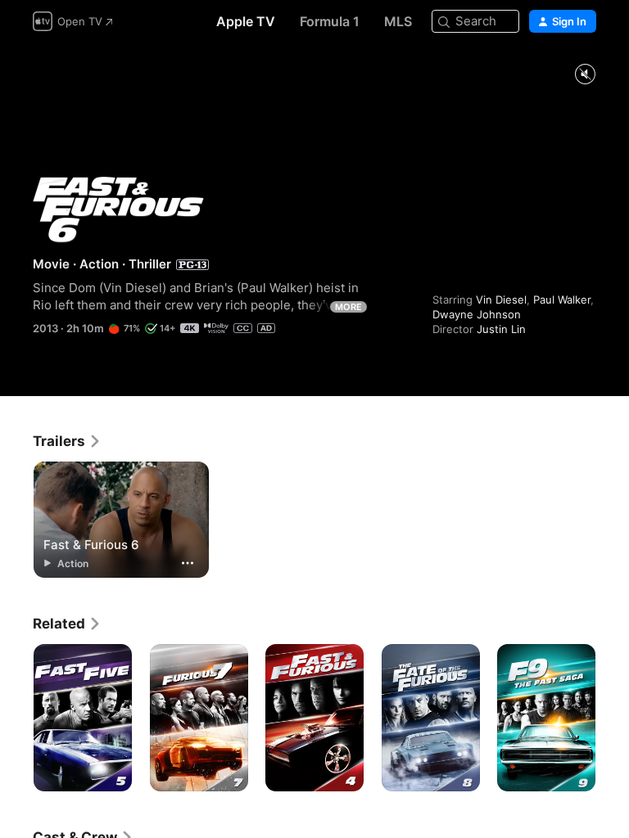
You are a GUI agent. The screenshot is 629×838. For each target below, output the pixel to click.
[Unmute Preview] (584, 75)
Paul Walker (562, 299)
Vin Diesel (501, 299)
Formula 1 (330, 21)
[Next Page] (612, 718)
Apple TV (245, 21)
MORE (348, 307)
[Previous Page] (16, 718)
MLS (398, 21)
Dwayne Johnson (476, 314)
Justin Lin (501, 329)
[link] (67, 441)
